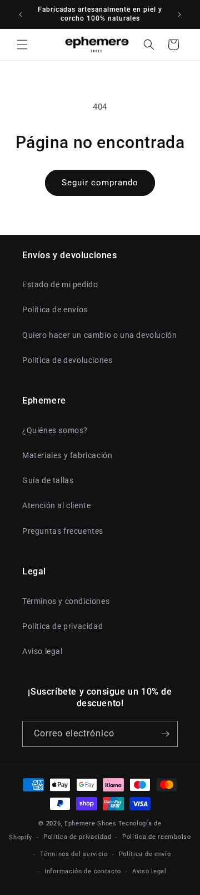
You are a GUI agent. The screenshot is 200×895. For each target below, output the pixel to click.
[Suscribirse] (165, 734)
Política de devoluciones (67, 360)
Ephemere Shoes (90, 823)
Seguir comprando (100, 183)
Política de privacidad (62, 626)
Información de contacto (82, 871)
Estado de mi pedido (60, 284)
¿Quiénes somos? (55, 430)
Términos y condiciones (65, 601)
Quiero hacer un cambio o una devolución (99, 335)
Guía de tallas (47, 480)
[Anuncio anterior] (20, 14)
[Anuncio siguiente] (179, 14)
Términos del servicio (74, 854)
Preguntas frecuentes (62, 531)
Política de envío (145, 854)
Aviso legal (42, 651)
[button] (22, 44)
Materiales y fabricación (67, 455)
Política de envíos (55, 309)
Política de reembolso (156, 836)
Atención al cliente (56, 505)
